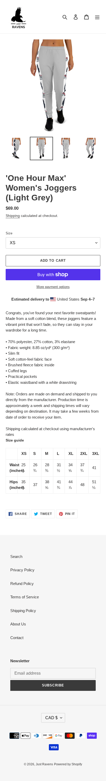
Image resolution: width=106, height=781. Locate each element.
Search (16, 556)
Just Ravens (44, 764)
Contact (16, 637)
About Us (18, 624)
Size (9, 233)
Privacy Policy (22, 570)
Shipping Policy (23, 610)
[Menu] (97, 16)
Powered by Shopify (68, 764)
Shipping (13, 216)
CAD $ (51, 718)
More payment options (53, 287)
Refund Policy (22, 583)
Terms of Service (24, 597)
